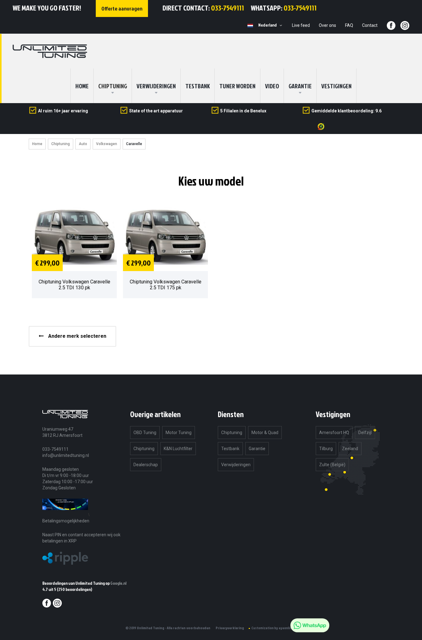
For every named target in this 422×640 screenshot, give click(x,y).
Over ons (327, 25)
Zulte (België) (332, 464)
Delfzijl (365, 432)
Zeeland (350, 448)
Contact (370, 25)
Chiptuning (60, 144)
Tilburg (326, 448)
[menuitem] (113, 86)
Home (37, 144)
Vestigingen (336, 86)
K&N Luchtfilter (178, 448)
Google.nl (118, 583)
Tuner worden (237, 86)
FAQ (349, 25)
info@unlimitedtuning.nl (65, 455)
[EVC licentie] (65, 514)
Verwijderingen (156, 86)
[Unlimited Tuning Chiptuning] (50, 51)
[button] (271, 25)
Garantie (300, 86)
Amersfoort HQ (334, 432)
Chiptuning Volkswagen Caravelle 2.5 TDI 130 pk (74, 285)
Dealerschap (145, 464)
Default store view (250, 25)
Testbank (197, 86)
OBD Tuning (144, 432)
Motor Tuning (179, 432)
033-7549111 (227, 7)
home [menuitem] (82, 86)
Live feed (301, 25)
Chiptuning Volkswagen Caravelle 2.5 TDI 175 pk (165, 285)
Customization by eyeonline (272, 627)
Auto (83, 144)
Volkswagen (106, 144)
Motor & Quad (264, 432)
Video (272, 86)
